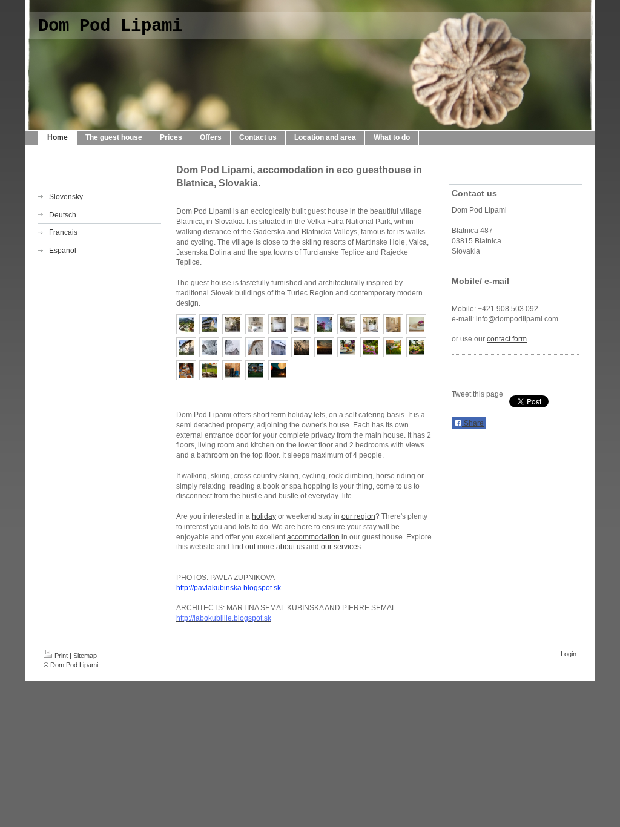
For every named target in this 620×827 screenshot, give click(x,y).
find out (243, 546)
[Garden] (324, 324)
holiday (264, 516)
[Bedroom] (370, 324)
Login (568, 653)
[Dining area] (232, 324)
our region (358, 516)
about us (290, 546)
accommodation (313, 537)
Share (473, 423)
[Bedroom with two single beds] (255, 324)
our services (341, 546)
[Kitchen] (347, 324)
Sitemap (85, 655)
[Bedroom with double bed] (301, 324)
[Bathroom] (393, 324)
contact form (507, 339)
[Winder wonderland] (209, 347)
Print (61, 655)
